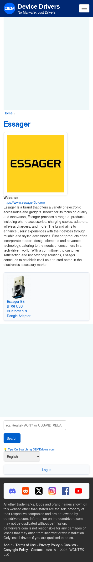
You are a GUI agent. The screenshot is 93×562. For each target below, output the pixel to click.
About (8, 544)
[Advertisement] (46, 63)
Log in (46, 469)
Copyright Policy (16, 549)
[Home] (10, 8)
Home (8, 113)
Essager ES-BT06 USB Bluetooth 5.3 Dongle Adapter (19, 308)
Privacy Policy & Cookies (57, 544)
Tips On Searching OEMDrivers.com (31, 449)
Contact (37, 549)
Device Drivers (39, 6)
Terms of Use (26, 544)
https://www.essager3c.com (24, 202)
